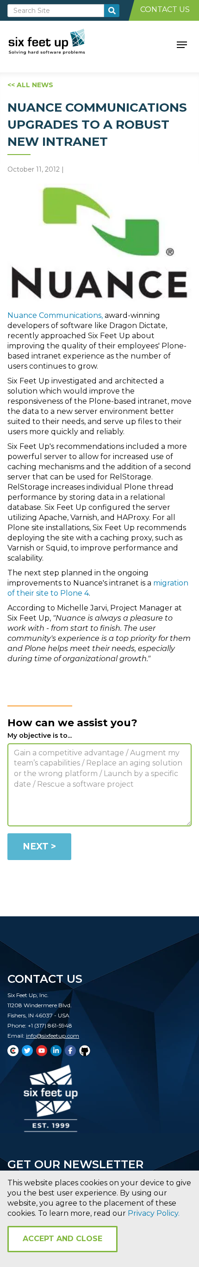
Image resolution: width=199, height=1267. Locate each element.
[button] (182, 44)
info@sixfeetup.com (52, 1035)
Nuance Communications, (55, 315)
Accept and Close (62, 1238)
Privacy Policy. (154, 1213)
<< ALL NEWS (30, 85)
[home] (57, 44)
